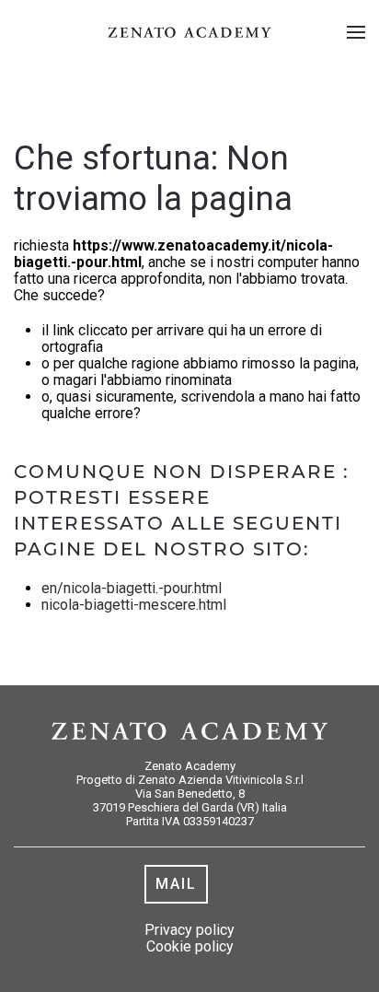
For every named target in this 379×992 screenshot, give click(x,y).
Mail (176, 884)
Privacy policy (189, 930)
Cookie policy (190, 946)
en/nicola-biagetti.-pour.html (131, 588)
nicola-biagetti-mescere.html (133, 604)
